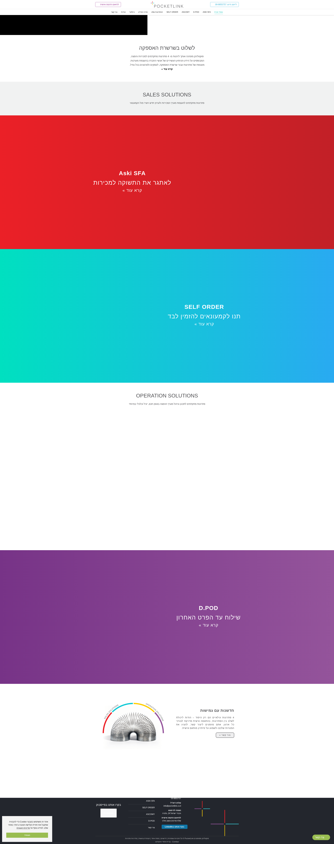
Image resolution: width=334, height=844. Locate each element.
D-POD (151, 821)
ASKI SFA (150, 801)
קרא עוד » (132, 190)
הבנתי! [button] (27, 835)
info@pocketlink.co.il (172, 806)
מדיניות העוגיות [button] (23, 828)
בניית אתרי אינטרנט (163, 842)
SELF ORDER (148, 807)
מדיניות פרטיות (131, 838)
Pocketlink (108, 813)
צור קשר (151, 827)
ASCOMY (150, 814)
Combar (175, 842)
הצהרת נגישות (144, 838)
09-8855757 (176, 798)
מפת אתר (155, 838)
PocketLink (189, 838)
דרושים (163, 838)
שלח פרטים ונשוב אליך (171, 821)
